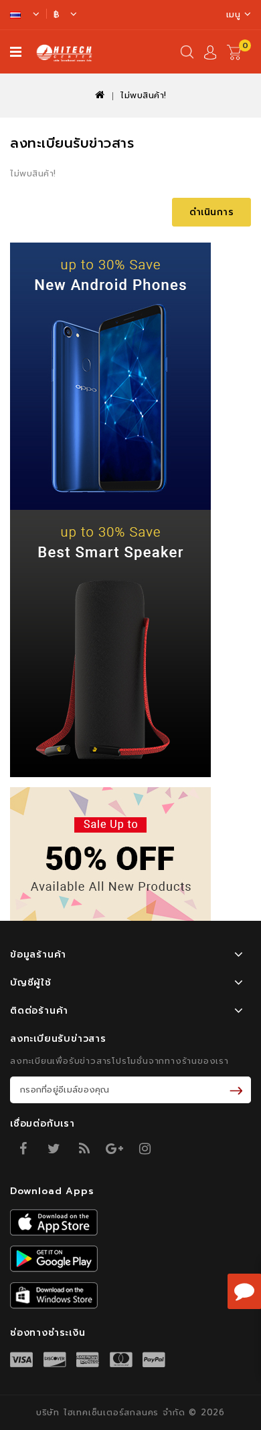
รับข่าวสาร (238, 1090)
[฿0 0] (239, 63)
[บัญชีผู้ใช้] (210, 54)
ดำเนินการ (211, 212)
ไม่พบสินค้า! (143, 95)
